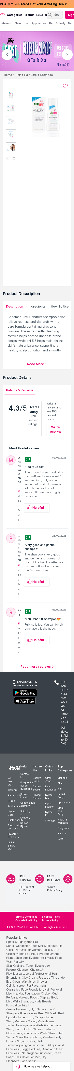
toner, (30, 965)
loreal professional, (38, 973)
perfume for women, (28, 949)
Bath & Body (61, 795)
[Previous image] (8, 158)
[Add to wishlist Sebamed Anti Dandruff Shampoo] (65, 86)
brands (29, 14)
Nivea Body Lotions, (29, 1037)
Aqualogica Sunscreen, (31, 1045)
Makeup (62, 777)
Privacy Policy (50, 920)
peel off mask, (47, 1013)
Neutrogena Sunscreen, (37, 1053)
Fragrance (64, 828)
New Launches (50, 788)
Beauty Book (37, 779)
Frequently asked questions (26, 785)
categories (14, 14)
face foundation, (32, 989)
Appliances (64, 802)
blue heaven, (28, 1013)
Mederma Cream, (26, 1021)
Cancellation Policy (26, 920)
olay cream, (30, 977)
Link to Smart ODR (12, 845)
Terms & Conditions (25, 916)
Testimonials (15, 806)
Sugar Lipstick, (26, 1041)
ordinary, (19, 965)
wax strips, (29, 981)
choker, (46, 993)
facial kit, (49, 949)
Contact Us (24, 775)
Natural (62, 833)
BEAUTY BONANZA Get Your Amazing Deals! (33, 4)
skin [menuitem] (18, 23)
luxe (39, 14)
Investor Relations (13, 835)
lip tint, (52, 977)
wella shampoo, (23, 1001)
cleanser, (23, 969)
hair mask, (47, 957)
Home (8, 74)
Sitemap (50, 820)
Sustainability (15, 819)
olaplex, (45, 997)
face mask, (38, 945)
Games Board (37, 788)
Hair (18, 74)
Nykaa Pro (48, 814)
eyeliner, (34, 957)
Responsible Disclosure (15, 827)
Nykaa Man (48, 796)
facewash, (23, 1009)
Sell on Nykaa (24, 824)
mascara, (19, 973)
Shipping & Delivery (25, 814)
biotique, (52, 945)
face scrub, (26, 1017)
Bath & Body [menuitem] (57, 23)
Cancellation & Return (27, 804)
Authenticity (15, 795)
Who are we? (10, 781)
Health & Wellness (63, 821)
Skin (60, 783)
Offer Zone (48, 779)
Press (11, 800)
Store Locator (24, 796)
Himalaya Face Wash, (29, 1025)
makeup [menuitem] (6, 23)
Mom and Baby (61, 811)
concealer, (23, 945)
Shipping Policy (51, 916)
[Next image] (14, 158)
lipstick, (11, 941)
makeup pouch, (29, 997)
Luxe (60, 838)
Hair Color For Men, (28, 1057)
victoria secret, (26, 953)
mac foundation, (29, 993)
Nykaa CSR (11, 813)
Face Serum (28, 1061)
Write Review (55, 429)
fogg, (42, 977)
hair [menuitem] (26, 23)
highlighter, (25, 941)
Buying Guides (37, 796)
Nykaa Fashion (49, 805)
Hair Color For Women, (29, 1029)
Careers (13, 789)
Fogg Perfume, (31, 1049)
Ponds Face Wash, (36, 1033)
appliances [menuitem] (39, 23)
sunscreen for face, (25, 985)
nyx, (34, 1009)
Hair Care (30, 74)
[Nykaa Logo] (3, 14)
